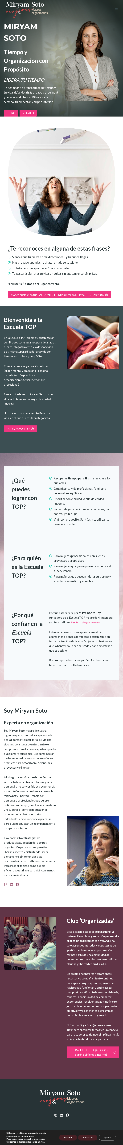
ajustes (41, 1141)
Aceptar (68, 1137)
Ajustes (107, 1137)
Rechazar (88, 1137)
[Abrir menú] (116, 9)
